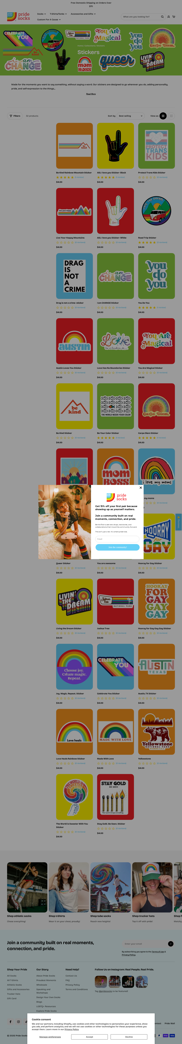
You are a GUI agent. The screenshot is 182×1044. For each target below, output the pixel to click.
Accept (89, 1037)
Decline (129, 1037)
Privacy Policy (72, 1029)
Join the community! (117, 547)
